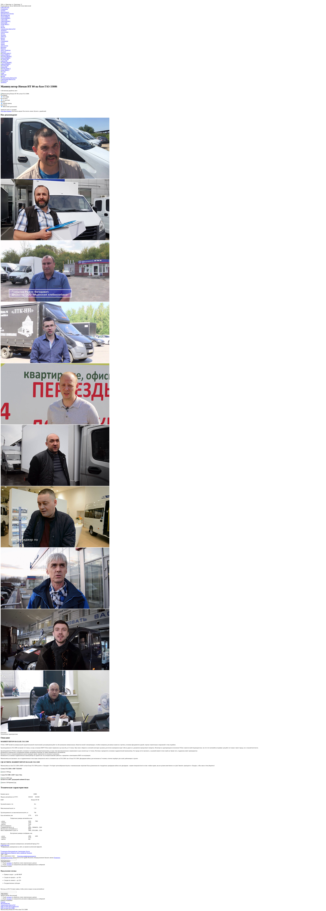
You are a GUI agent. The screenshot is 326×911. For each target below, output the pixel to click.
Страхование (4, 41)
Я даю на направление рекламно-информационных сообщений (24, 864)
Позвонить (57, 857)
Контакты (3, 47)
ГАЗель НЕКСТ (5, 16)
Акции (3, 42)
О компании (4, 9)
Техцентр (3, 52)
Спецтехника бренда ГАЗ (8, 29)
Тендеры (3, 35)
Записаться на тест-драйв (20, 857)
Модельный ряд (5, 15)
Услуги (3, 33)
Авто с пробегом (5, 50)
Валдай (3, 27)
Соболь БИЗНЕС (6, 21)
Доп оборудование (6, 111)
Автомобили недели (7, 857)
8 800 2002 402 (5, 7)
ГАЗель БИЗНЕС (5, 18)
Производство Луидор (7, 13)
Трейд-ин (3, 36)
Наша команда (5, 12)
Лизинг (3, 39)
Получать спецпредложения (36, 857)
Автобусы (3, 30)
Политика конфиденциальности (26, 856)
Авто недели (4, 45)
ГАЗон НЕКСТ (5, 24)
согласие (9, 863)
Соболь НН (4, 19)
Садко (2, 26)
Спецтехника (4, 32)
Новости (3, 48)
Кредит (3, 38)
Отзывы (3, 10)
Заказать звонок (49, 857)
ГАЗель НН (4, 23)
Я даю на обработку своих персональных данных (20, 863)
